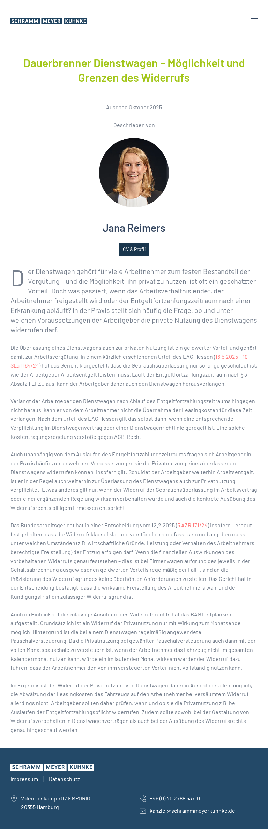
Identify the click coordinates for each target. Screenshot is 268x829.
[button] (254, 20)
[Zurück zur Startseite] (50, 20)
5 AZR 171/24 (192, 525)
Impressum (24, 778)
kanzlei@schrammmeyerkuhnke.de (192, 810)
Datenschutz (64, 778)
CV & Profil (134, 249)
